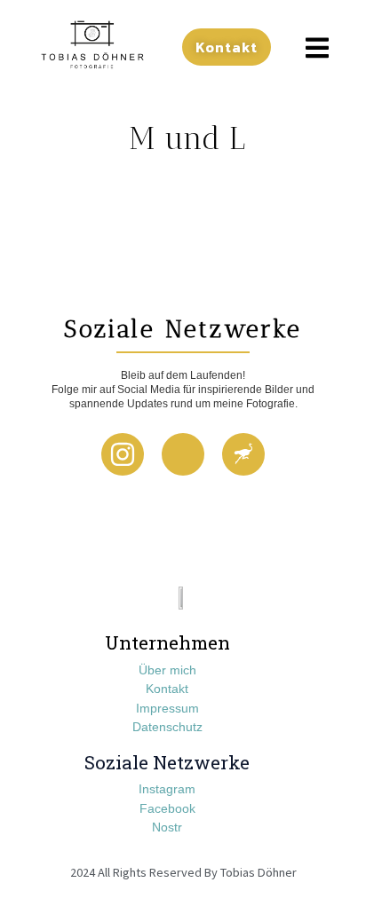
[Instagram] (122, 454)
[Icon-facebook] (183, 454)
